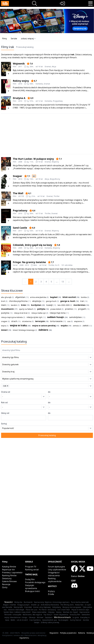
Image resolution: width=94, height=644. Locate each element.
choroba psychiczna (18, 301)
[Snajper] (6, 181)
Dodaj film (30, 579)
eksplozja (36, 301)
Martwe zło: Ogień (70, 612)
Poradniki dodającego (35, 582)
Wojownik (19, 63)
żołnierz (43, 329)
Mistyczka (18, 602)
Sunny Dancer (75, 620)
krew (23, 305)
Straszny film (75, 614)
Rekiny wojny (21, 80)
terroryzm (40, 321)
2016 (20, 84)
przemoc (69, 309)
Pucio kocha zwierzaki (80, 602)
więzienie (78, 321)
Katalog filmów (9, 566)
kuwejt (49, 305)
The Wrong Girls (67, 605)
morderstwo (79, 305)
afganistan (20, 297)
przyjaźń (82, 309)
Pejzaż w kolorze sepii (80, 609)
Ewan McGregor (31, 251)
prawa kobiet (55, 309)
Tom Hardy (54, 70)
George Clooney (72, 254)
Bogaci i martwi (9, 605)
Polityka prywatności (68, 633)
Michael (40, 617)
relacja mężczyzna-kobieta (12, 317)
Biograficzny (55, 179)
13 (63, 281)
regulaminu (24, 638)
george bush (51, 301)
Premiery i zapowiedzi (12, 572)
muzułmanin (7, 309)
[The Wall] (6, 199)
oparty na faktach (26, 309)
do (49, 392)
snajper (4, 321)
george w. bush (67, 301)
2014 (20, 179)
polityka (41, 309)
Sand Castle (20, 227)
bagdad (53, 297)
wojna (3, 325)
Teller (79, 87)
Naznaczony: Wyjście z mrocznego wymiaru (52, 602)
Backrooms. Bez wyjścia (32, 614)
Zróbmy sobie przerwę (50, 622)
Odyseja (51, 612)
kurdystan (36, 305)
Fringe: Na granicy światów (29, 262)
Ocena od (5, 392)
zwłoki (85, 325)
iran (82, 301)
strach (14, 321)
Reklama (81, 633)
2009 (20, 248)
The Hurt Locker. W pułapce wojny (33, 158)
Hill (22, 90)
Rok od (4, 402)
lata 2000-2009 (64, 305)
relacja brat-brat (20, 313)
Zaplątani (49, 617)
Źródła (51, 594)
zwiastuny (87, 54)
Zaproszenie (84, 612)
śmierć (4, 330)
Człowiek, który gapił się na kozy (32, 245)
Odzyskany (56, 607)
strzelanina (26, 321)
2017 (20, 230)
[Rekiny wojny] (6, 86)
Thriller (57, 196)
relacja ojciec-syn (34, 317)
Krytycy (51, 591)
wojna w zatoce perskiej (44, 325)
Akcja (54, 66)
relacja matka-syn (38, 313)
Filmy (4, 38)
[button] (7, 386)
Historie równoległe (16, 609)
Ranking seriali (32, 569)
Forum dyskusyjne (56, 566)
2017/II (21, 196)
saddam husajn (55, 317)
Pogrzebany (20, 210)
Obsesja (32, 617)
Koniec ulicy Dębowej (42, 607)
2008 (20, 162)
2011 (20, 66)
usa (68, 321)
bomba (84, 297)
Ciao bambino (35, 620)
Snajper (17, 176)
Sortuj (4, 423)
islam (3, 305)
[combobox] (5, 357)
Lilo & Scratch (22, 620)
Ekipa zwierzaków (39, 612)
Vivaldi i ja (35, 605)
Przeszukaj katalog (25, 47)
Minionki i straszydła (12, 614)
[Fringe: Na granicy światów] (6, 267)
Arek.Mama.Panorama (50, 605)
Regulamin (54, 633)
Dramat (48, 66)
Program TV (30, 566)
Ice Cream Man (64, 609)
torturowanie (56, 321)
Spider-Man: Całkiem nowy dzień (17, 612)
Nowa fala (79, 605)
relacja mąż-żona (57, 313)
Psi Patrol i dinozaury (47, 609)
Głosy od (5, 413)
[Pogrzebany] (6, 216)
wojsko (64, 325)
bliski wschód (69, 297)
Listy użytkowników (57, 569)
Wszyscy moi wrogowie (71, 607)
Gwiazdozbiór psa (49, 620)
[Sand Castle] (6, 233)
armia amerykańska (38, 297)
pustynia (5, 313)
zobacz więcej (27, 38)
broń (3, 301)
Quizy (4, 587)
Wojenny (55, 162)
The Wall (18, 193)
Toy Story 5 (47, 614)
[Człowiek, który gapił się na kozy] (6, 250)
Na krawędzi (63, 620)
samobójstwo (75, 317)
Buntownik (28, 602)
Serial (15, 265)
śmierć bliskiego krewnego (24, 330)
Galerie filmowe (9, 581)
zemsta (76, 325)
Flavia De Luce (31, 609)
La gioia (75, 617)
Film (14, 66)
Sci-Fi (57, 265)
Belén (13, 620)
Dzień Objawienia (61, 614)
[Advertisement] (47, 134)
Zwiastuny (7, 578)
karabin (14, 305)
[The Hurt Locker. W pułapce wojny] (6, 164)
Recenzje (6, 584)
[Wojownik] (6, 69)
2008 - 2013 (24, 265)
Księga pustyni (23, 605)
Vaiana (58, 612)
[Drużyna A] (6, 103)
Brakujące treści (32, 591)
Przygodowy (58, 101)
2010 (20, 101)
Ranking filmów (9, 575)
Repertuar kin (8, 569)
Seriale (14, 38)
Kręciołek (28, 607)
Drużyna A (19, 98)
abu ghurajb (6, 297)
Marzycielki (18, 607)
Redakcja (90, 633)
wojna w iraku (18, 325)
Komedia (39, 84)
